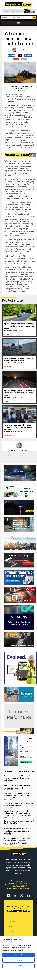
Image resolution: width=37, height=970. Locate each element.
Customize (18, 960)
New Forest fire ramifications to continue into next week (16, 786)
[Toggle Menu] (18, 23)
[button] (11, 55)
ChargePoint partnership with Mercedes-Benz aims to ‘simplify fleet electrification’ (19, 795)
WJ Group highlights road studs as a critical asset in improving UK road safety (19, 392)
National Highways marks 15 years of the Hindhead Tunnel (18, 822)
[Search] (34, 17)
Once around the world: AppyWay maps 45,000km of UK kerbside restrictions (17, 778)
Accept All (18, 955)
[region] (18, 953)
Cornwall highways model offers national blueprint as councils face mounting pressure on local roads (17, 813)
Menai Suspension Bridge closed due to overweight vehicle (18, 804)
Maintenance (18, 88)
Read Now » (8, 334)
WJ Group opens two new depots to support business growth (18, 359)
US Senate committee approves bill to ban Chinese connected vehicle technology (18, 831)
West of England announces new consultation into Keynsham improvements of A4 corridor (16, 840)
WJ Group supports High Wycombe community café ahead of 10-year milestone (18, 427)
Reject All (18, 966)
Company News (16, 86)
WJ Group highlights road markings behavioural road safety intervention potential (19, 326)
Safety (26, 88)
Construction (27, 86)
